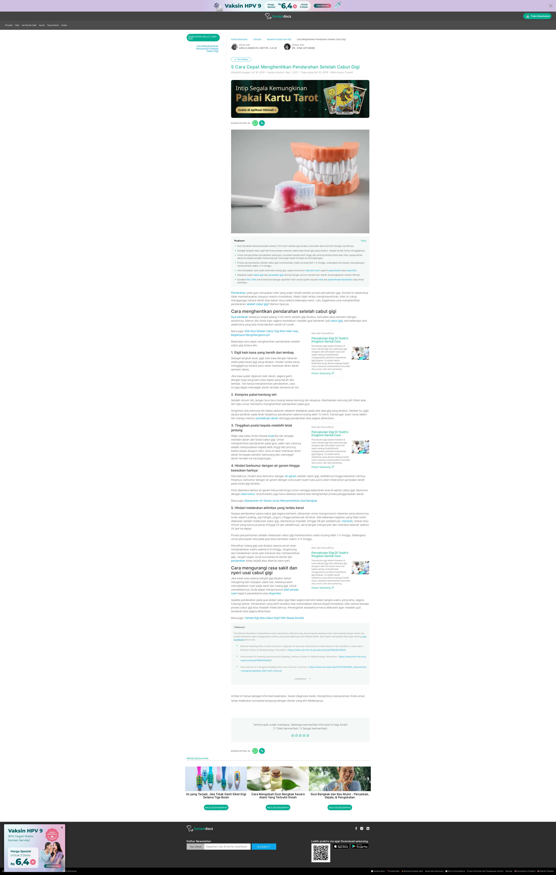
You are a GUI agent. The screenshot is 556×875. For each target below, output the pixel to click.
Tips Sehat (196, 846)
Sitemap (508, 871)
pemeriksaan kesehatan (340, 279)
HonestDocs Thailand (526, 871)
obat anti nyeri (312, 270)
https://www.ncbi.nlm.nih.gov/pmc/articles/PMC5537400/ (316, 650)
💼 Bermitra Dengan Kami (412, 871)
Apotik (42, 25)
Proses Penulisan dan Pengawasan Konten (485, 871)
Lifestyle (257, 39)
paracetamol (335, 270)
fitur (251, 279)
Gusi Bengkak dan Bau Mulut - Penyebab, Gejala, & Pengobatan (340, 796)
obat (321, 279)
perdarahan (238, 560)
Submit (263, 846)
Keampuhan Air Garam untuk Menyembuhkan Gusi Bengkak (280, 500)
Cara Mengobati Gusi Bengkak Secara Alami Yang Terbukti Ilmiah (278, 796)
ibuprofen (352, 270)
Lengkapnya (300, 678)
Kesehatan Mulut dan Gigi (279, 39)
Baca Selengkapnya (216, 807)
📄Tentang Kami (378, 871)
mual (271, 435)
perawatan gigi (276, 274)
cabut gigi (259, 274)
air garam (291, 476)
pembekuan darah (267, 418)
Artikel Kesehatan (239, 39)
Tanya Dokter (53, 25)
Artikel (64, 25)
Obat (17, 25)
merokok (347, 521)
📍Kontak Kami (393, 871)
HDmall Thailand (547, 871)
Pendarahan (238, 292)
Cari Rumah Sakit (29, 25)
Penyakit (9, 25)
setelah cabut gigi (257, 304)
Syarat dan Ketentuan (434, 871)
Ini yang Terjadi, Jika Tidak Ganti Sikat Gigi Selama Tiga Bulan (216, 796)
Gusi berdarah (239, 316)
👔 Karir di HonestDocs (455, 871)
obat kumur (248, 493)
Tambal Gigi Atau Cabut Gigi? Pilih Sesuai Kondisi (274, 617)
